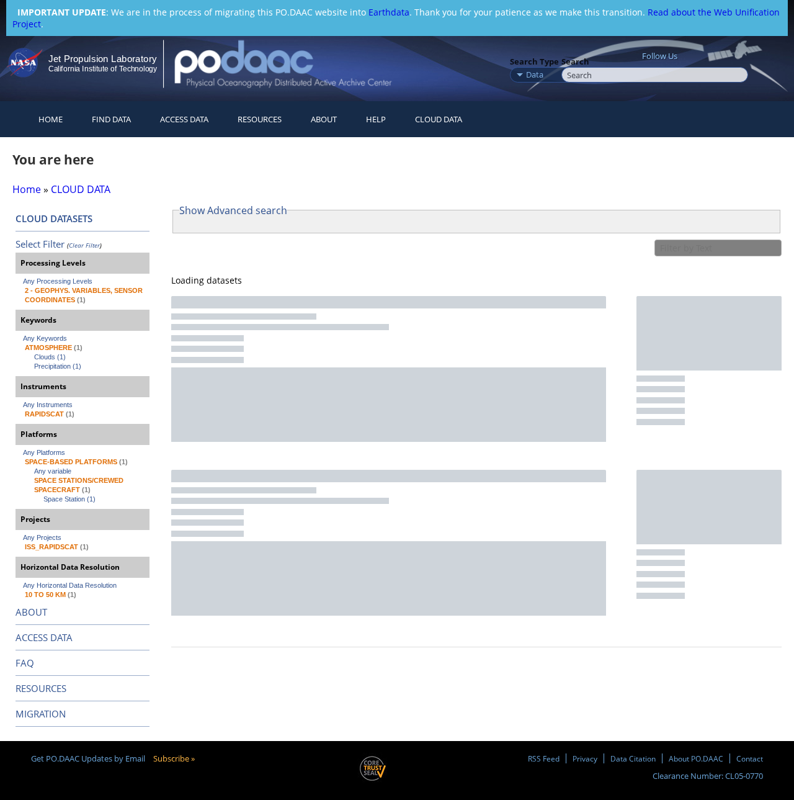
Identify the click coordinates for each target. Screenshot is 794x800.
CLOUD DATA (438, 119)
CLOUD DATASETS (54, 218)
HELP (376, 119)
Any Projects (42, 537)
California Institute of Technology (102, 69)
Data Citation (633, 758)
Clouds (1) (50, 357)
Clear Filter (84, 245)
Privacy (585, 758)
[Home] (293, 64)
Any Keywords (45, 338)
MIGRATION (41, 714)
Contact (749, 758)
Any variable (52, 471)
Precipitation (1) (57, 366)
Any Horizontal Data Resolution (70, 585)
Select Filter (40, 244)
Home (50, 119)
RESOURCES (260, 119)
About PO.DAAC (696, 758)
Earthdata (388, 12)
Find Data (111, 119)
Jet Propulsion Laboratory (102, 58)
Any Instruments (48, 404)
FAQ (25, 663)
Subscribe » (174, 758)
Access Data (184, 119)
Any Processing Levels (57, 281)
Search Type (534, 61)
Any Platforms (44, 452)
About (324, 119)
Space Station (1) (69, 499)
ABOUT (31, 612)
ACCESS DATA (44, 637)
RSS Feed (544, 758)
